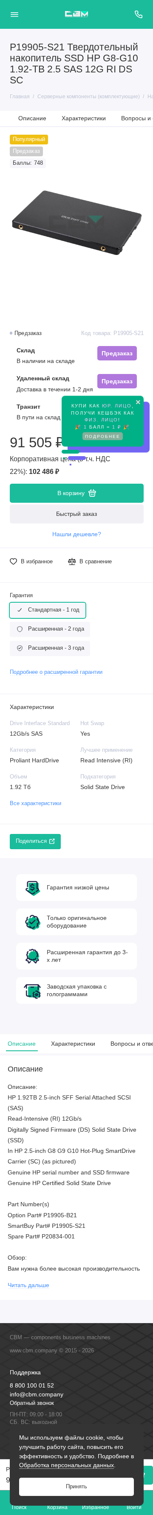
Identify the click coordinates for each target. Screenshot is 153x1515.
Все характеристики (35, 803)
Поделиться (31, 841)
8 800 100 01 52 (32, 1385)
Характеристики (84, 118)
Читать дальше (28, 1285)
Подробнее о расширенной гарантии (56, 672)
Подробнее (102, 431)
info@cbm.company (36, 1394)
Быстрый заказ (76, 513)
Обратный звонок (32, 1403)
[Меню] (14, 14)
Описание (32, 118)
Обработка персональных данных (66, 1465)
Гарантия (21, 595)
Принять (76, 1487)
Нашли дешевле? (76, 534)
